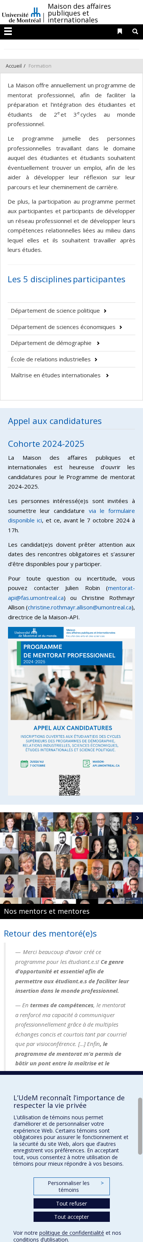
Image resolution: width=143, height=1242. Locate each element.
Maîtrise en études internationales (56, 375)
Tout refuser (71, 1203)
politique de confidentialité (71, 1232)
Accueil (14, 65)
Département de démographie (52, 342)
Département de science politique (55, 310)
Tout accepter (71, 1216)
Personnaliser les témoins (75, 1186)
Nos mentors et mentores (47, 911)
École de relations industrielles (51, 359)
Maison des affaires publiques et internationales (79, 13)
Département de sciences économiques (63, 327)
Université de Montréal (21, 12)
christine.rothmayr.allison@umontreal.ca (80, 607)
